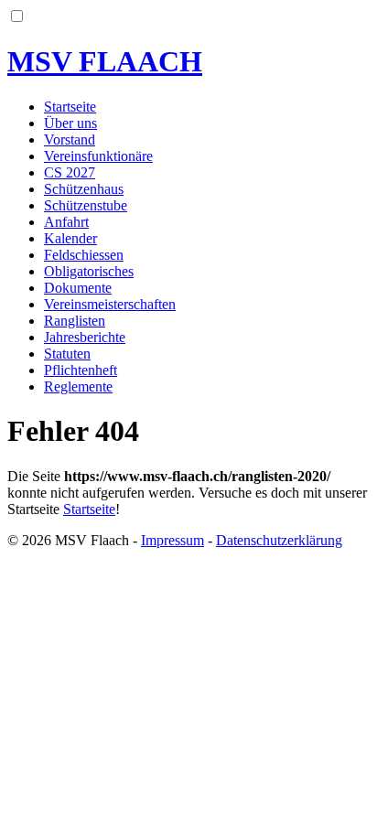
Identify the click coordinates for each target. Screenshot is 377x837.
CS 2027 (69, 172)
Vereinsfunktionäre (98, 156)
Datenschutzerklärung (279, 540)
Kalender (70, 238)
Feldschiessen (84, 255)
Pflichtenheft (80, 370)
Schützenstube (85, 205)
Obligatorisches (89, 271)
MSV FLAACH (104, 61)
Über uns (70, 123)
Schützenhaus (84, 189)
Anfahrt (66, 222)
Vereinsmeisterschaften (110, 304)
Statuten (67, 353)
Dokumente (78, 287)
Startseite (70, 106)
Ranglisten (74, 320)
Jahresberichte (84, 337)
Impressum (172, 540)
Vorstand (69, 139)
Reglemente (78, 386)
